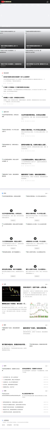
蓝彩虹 (3, 425)
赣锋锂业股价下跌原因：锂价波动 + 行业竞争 (14, 304)
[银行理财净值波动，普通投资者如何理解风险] (39, 351)
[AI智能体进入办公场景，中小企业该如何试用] (36, 224)
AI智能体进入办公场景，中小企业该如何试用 (36, 241)
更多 (46, 193)
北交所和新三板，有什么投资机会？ (11, 377)
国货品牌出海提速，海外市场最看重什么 (12, 269)
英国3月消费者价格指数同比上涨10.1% (9, 46)
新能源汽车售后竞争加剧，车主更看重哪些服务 (13, 407)
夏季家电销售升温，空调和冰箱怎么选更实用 (34, 145)
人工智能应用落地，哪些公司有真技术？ (12, 379)
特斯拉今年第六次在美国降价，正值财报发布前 (11, 64)
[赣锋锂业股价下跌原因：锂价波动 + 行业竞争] (39, 310)
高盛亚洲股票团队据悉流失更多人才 (34, 46)
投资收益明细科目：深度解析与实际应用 (32, 368)
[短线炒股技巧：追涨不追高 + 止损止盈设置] (11, 294)
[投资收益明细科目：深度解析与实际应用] (11, 371)
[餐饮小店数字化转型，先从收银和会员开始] (35, 252)
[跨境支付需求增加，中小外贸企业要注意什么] (36, 196)
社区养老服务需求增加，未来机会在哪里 (33, 115)
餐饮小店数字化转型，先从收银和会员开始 (36, 269)
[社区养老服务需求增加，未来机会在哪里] (11, 196)
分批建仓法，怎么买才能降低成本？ (11, 382)
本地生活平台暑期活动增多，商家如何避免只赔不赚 (14, 404)
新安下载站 (16, 425)
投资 (27, 5)
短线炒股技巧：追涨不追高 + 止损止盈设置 (35, 287)
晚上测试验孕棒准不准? (28, 393)
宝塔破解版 (9, 425)
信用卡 (38, 5)
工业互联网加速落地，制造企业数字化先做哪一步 (34, 160)
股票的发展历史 (6, 26)
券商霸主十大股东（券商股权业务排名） (14, 97)
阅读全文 (13, 220)
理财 (21, 5)
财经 (9, 5)
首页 (4, 5)
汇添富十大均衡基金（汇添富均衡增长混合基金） (16, 87)
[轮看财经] (6, 1)
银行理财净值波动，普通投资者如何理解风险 (14, 344)
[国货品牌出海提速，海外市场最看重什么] (11, 252)
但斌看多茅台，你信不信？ (9, 387)
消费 (32, 5)
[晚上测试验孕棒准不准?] (11, 396)
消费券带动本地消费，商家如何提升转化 (12, 412)
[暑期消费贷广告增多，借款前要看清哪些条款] (11, 334)
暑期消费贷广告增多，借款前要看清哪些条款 (34, 174)
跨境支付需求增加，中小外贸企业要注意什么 (34, 130)
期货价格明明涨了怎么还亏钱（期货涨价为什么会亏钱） (37, 64)
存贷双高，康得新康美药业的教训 (10, 384)
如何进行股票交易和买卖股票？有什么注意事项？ (16, 77)
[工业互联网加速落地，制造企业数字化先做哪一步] (13, 225)
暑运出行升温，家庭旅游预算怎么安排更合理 (13, 409)
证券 (15, 5)
